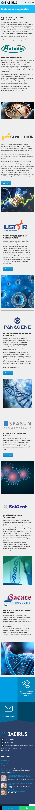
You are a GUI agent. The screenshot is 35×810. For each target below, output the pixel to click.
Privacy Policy (5, 764)
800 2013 (30, 691)
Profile (3, 765)
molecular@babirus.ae (9, 716)
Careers (3, 762)
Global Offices (5, 760)
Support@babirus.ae (6, 770)
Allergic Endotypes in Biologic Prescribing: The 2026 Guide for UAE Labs (20, 790)
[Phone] (27, 808)
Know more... (6, 183)
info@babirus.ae (9, 742)
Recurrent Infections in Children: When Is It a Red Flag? (20, 784)
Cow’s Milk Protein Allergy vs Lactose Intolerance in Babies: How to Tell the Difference (19, 777)
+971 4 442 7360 (9, 739)
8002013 (14, 772)
